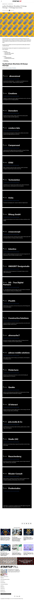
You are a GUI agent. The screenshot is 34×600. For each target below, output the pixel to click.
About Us (2, 577)
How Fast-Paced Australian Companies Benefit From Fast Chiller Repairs (5, 554)
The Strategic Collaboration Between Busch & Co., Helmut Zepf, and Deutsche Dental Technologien (16, 539)
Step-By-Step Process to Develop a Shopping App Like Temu (28, 553)
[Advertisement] (17, 499)
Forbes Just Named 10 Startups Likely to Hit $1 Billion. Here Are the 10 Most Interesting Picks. (5, 538)
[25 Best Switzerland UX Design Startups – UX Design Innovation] (25, 561)
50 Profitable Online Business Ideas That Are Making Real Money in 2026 (28, 538)
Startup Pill (2, 587)
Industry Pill (2, 588)
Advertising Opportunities (5, 579)
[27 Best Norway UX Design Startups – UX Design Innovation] (8, 561)
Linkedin (17, 78)
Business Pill (3, 590)
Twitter (11, 78)
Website (8, 78)
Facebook (14, 78)
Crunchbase (5, 78)
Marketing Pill (3, 591)
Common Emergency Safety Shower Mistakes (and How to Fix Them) (16, 553)
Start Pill (12, 10)
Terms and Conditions (4, 584)
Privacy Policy (3, 582)
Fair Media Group (20, 598)
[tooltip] (22, 523)
